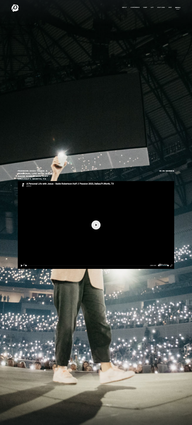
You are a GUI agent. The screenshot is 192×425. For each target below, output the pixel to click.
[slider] (87, 265)
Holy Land (161, 7)
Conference (135, 7)
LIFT (152, 7)
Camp (145, 7)
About (124, 7)
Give (170, 7)
